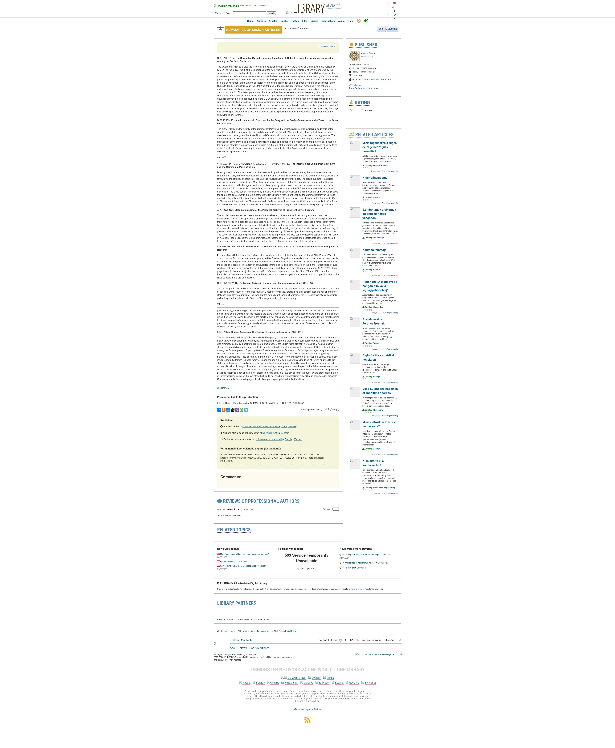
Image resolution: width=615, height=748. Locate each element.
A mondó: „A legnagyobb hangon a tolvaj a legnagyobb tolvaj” (379, 286)
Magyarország (392, 171)
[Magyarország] (355, 150)
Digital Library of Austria (227, 654)
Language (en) (263, 630)
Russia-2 (354, 682)
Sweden (316, 678)
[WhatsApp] (241, 410)
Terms (232, 630)
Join (388, 28)
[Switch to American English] (394, 3)
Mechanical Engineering (384, 487)
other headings (368, 71)
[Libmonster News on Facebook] (394, 10)
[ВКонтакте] (219, 410)
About (233, 648)
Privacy (224, 630)
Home (219, 619)
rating (366, 64)
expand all (248, 509)
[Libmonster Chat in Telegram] (341, 640)
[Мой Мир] (228, 410)
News (243, 648)
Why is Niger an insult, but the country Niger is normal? (365, 554)
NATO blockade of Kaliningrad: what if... (359, 562)
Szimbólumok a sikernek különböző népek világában (379, 213)
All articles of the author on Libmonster (371, 79)
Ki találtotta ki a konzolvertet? (373, 463)
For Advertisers (259, 648)
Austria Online (368, 53)
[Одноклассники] (224, 410)
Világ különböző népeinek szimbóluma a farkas (380, 391)
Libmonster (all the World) (269, 439)
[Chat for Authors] (395, 14)
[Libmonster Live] (395, 18)
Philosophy (378, 409)
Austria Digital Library (288, 630)
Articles (230, 619)
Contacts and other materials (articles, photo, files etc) (269, 426)
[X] (232, 410)
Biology (376, 376)
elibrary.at (224, 387)
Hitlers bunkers (348, 567)
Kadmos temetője (374, 250)
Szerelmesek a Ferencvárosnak (373, 321)
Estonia (339, 682)
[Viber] (237, 410)
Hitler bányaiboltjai (375, 177)
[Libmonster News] (393, 7)
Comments (302, 28)
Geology (377, 448)
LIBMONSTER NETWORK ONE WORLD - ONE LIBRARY (307, 670)
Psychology (378, 237)
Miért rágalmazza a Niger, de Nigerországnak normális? (379, 147)
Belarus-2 (370, 682)
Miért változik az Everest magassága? (379, 424)
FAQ (239, 630)
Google (288, 439)
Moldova (308, 682)
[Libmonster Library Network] (401, 654)
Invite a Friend (249, 630)
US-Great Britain (296, 678)
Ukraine (274, 682)
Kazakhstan (291, 682)
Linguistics (378, 307)
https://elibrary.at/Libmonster (274, 432)
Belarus (260, 682)
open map (286, 657)
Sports (376, 343)
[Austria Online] (354, 60)
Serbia (330, 678)
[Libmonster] (215, 644)
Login (395, 28)
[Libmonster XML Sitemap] (307, 722)
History (355, 71)
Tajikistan (324, 682)
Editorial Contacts (241, 640)
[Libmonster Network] (377, 654)
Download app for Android (308, 709)
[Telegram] (246, 410)
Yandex (298, 439)
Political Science (380, 165)
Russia (246, 682)
